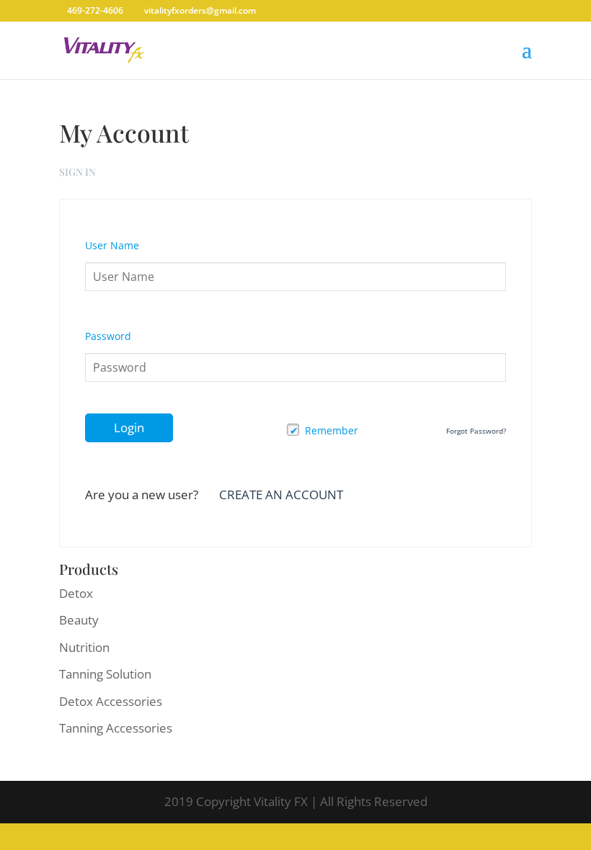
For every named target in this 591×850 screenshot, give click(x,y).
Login (129, 427)
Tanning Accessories (115, 728)
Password (108, 336)
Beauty (79, 620)
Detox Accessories (110, 701)
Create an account (281, 494)
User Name (112, 245)
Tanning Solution (105, 674)
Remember (331, 430)
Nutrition (84, 647)
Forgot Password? (476, 431)
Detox (76, 593)
